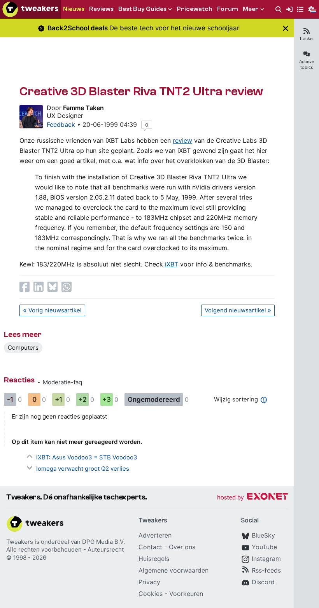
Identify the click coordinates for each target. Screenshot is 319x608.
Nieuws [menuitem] (73, 8)
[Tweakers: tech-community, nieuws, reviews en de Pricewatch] (30, 9)
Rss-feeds (266, 570)
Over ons (182, 547)
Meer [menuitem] (251, 8)
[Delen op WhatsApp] (66, 287)
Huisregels (153, 558)
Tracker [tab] (306, 38)
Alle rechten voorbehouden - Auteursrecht (65, 549)
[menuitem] (278, 9)
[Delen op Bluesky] (52, 287)
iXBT (171, 264)
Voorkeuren (186, 593)
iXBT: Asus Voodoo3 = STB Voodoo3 (86, 457)
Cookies (150, 593)
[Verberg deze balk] (285, 28)
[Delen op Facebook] (24, 287)
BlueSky (263, 535)
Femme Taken (83, 108)
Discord (263, 582)
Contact (150, 547)
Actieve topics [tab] (306, 64)
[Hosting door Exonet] (252, 497)
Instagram (266, 558)
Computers (23, 347)
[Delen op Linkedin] (38, 287)
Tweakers (19, 541)
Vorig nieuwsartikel (55, 310)
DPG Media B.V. (103, 541)
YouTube (264, 547)
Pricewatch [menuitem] (194, 8)
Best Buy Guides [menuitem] (142, 8)
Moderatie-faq (62, 382)
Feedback (61, 124)
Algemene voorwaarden (173, 570)
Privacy (149, 582)
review (182, 140)
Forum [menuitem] (227, 8)
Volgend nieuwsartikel (235, 310)
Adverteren (155, 535)
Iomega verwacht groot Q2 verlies (82, 468)
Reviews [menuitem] (101, 8)
